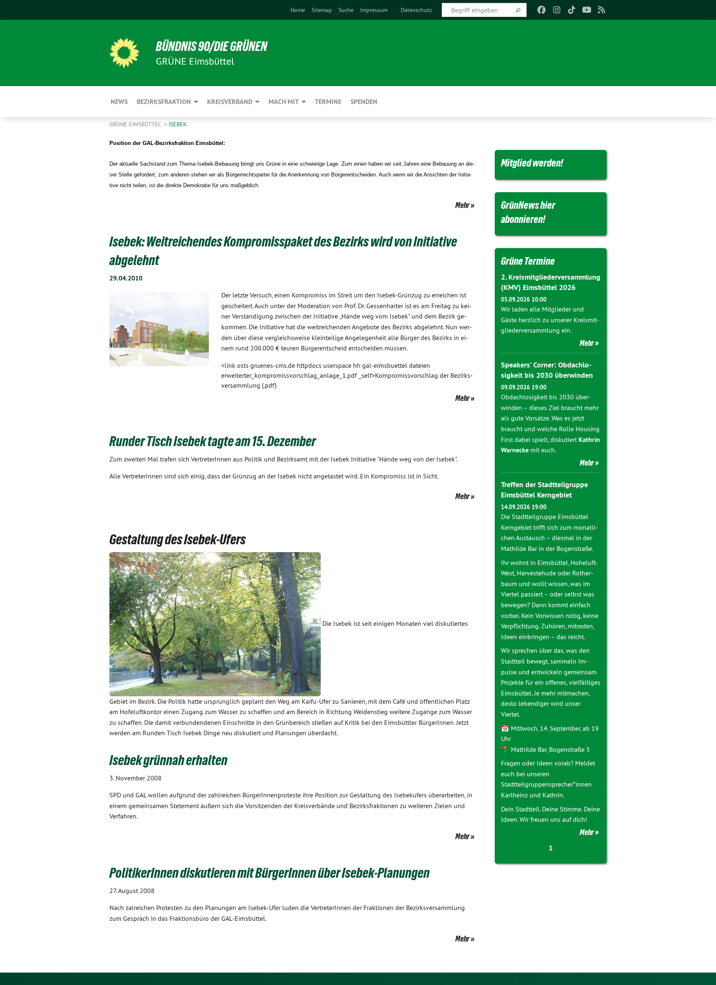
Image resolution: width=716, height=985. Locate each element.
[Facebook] (542, 10)
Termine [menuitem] (328, 101)
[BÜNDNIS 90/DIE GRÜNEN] (124, 53)
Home (297, 10)
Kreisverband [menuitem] (229, 101)
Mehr (462, 205)
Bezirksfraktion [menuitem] (164, 101)
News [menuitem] (119, 101)
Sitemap (322, 10)
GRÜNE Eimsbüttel (135, 124)
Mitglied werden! (532, 163)
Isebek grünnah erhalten (168, 760)
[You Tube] (586, 10)
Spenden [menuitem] (364, 101)
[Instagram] (557, 10)
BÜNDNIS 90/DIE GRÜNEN (211, 46)
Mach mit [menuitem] (283, 101)
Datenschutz (416, 10)
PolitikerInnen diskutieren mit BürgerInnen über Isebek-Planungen (269, 873)
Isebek (178, 124)
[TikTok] (571, 10)
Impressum (373, 10)
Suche (346, 10)
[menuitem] (297, 10)
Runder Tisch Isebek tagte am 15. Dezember (212, 441)
